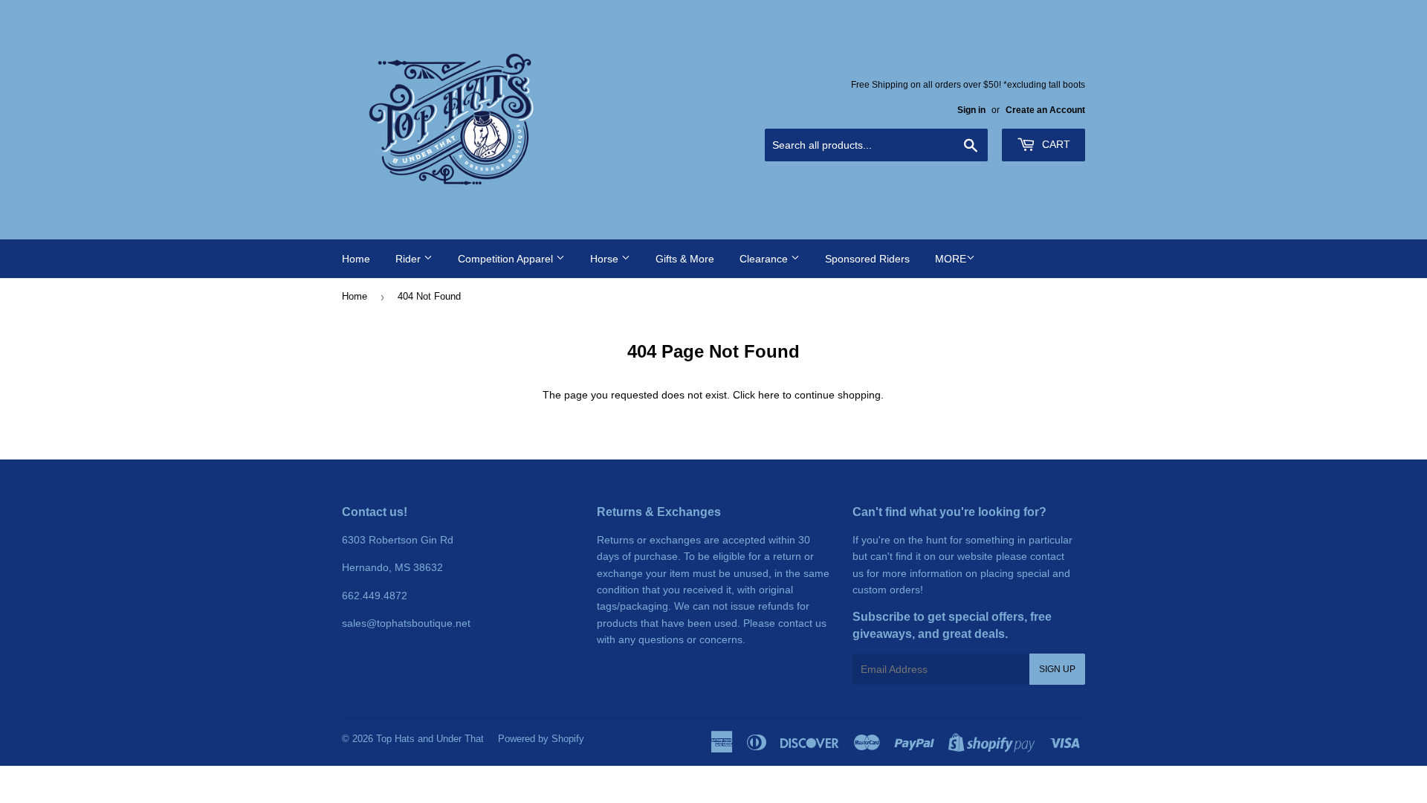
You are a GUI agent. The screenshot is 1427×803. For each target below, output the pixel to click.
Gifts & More (685, 259)
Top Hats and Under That (430, 738)
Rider (409, 259)
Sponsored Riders (867, 259)
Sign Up (1057, 669)
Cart (1054, 144)
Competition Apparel (507, 259)
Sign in (971, 110)
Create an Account (1045, 110)
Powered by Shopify (541, 738)
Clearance (765, 259)
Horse (605, 259)
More (950, 259)
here (769, 395)
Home (356, 259)
